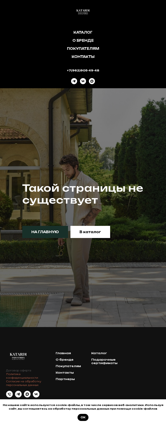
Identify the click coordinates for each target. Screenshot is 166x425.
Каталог (83, 32)
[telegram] (74, 81)
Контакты (83, 57)
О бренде (83, 40)
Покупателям (83, 49)
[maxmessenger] (92, 81)
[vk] (83, 81)
